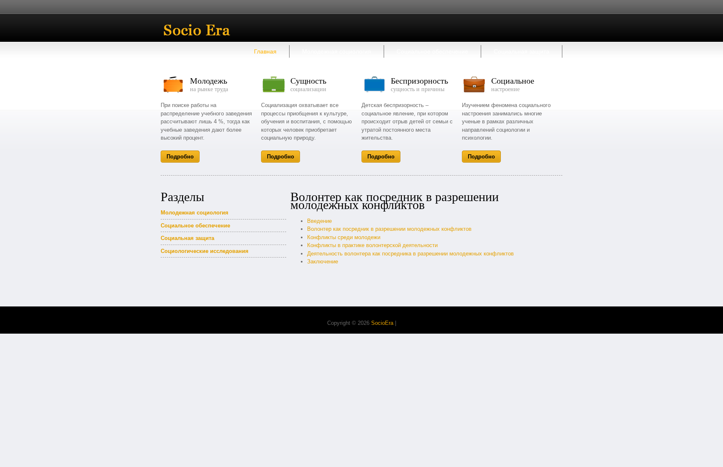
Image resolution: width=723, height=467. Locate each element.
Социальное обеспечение (432, 51)
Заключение (322, 261)
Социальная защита (521, 51)
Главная (265, 51)
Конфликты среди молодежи (343, 237)
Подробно (180, 156)
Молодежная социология (336, 51)
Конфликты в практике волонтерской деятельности (372, 245)
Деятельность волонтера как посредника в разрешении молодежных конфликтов (410, 253)
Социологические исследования (205, 251)
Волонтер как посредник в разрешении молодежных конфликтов (389, 229)
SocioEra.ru (203, 30)
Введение (319, 221)
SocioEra (382, 323)
